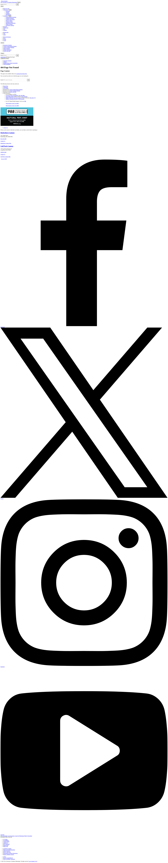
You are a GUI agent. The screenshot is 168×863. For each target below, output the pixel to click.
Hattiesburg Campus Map (6, 143)
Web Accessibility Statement (9, 859)
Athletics (5, 30)
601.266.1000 (3, 138)
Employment (5, 845)
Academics (5, 15)
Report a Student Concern (8, 854)
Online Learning (9, 24)
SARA (4, 856)
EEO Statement (6, 844)
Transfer (7, 12)
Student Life (5, 27)
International (8, 14)
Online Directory (6, 851)
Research (5, 26)
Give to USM (4, 158)
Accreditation (6, 840)
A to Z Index (5, 88)
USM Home (3, 57)
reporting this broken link (21, 73)
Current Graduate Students (8, 47)
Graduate (8, 13)
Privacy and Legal (7, 852)
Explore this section (5, 58)
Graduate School (9, 21)
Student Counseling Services (12, 99)
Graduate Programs (10, 18)
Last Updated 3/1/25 (33, 861)
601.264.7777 (33, 97)
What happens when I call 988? (12, 103)
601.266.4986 (22, 95)
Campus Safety (6, 841)
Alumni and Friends (7, 49)
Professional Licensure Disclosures (10, 853)
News (4, 38)
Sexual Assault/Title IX (8, 857)
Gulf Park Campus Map (5, 156)
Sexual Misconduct (10, 96)
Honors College (9, 20)
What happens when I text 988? (12, 105)
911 (15, 94)
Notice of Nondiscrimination (9, 849)
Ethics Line (5, 846)
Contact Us (5, 127)
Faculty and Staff (6, 51)
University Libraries (10, 25)
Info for (2, 42)
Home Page (5, 86)
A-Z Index (5, 839)
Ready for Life (6, 8)
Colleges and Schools (10, 19)
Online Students (6, 48)
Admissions (5, 9)
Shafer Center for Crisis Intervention (13, 97)
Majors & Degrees (7, 37)
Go (17, 4)
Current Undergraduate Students (10, 46)
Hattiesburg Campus (8, 133)
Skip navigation (4, 1)
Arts (4, 29)
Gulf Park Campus (7, 146)
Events (4, 39)
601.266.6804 (24, 96)
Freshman (8, 11)
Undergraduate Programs (11, 17)
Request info (5, 32)
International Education (10, 23)
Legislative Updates (7, 848)
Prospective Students (7, 45)
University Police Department (12, 95)
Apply (4, 34)
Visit (4, 33)
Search (2, 53)
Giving (4, 40)
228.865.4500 (3, 152)
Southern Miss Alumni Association (10, 63)
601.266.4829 (21, 99)
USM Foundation (6, 64)
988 (25, 101)
